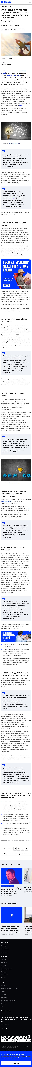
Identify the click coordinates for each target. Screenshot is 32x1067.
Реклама (4, 985)
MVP (28, 508)
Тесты (3, 978)
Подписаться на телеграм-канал (15, 854)
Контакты (4, 952)
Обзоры (3, 972)
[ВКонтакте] (6, 1028)
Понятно (16, 1063)
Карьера (4, 997)
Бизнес (9, 6)
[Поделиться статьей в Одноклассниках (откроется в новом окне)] (19, 29)
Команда (4, 946)
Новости (4, 959)
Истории (4, 962)
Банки (3, 991)
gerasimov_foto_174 (25, 840)
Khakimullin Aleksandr (14, 143)
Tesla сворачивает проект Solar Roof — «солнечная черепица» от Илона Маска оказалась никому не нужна (10, 929)
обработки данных (24, 1056)
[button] (29, 2)
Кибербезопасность (8, 1000)
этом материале (6, 501)
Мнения (3, 6)
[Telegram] (2, 1028)
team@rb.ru (5, 1024)
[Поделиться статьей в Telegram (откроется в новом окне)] (11, 29)
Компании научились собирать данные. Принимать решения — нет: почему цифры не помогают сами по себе (11, 890)
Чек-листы (4, 975)
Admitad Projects (14, 75)
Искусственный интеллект (10, 988)
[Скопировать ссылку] (22, 29)
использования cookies (9, 1056)
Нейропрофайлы (6, 968)
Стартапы (9, 58)
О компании (5, 949)
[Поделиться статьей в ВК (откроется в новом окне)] (15, 29)
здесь (14, 198)
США (20, 105)
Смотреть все (5, 1010)
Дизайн (3, 1003)
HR (2, 1007)
